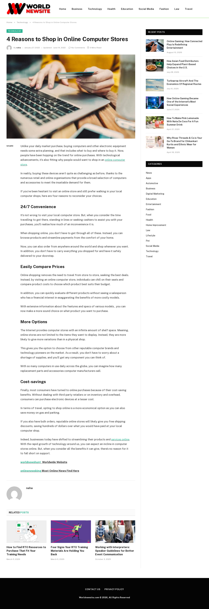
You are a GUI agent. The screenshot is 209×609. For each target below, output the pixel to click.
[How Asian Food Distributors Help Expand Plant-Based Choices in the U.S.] (155, 65)
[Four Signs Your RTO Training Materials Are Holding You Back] (71, 531)
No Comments (78, 48)
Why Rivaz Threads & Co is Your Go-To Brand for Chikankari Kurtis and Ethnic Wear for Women (184, 143)
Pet (148, 240)
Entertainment (153, 204)
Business (77, 9)
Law (176, 9)
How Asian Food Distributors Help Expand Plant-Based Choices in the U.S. (183, 64)
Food (148, 214)
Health (111, 9)
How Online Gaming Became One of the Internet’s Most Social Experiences (182, 101)
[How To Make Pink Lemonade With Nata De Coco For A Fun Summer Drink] (155, 122)
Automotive (152, 183)
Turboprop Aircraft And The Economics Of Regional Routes (184, 82)
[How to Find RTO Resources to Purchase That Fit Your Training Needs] (27, 531)
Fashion (164, 9)
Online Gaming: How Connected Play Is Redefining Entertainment (184, 44)
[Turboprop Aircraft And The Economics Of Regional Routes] (155, 85)
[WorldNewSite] (29, 9)
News (149, 173)
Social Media (146, 9)
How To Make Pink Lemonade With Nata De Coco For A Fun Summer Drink (183, 121)
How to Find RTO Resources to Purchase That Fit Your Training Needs (26, 551)
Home (62, 9)
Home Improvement (156, 225)
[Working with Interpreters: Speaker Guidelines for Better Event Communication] (115, 531)
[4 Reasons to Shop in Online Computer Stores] (71, 97)
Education (127, 9)
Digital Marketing (155, 193)
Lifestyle (150, 235)
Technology (95, 9)
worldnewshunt (30, 462)
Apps (148, 178)
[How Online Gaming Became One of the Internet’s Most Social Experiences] (155, 102)
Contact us (92, 589)
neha (18, 48)
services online (120, 439)
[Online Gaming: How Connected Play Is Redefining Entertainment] (155, 45)
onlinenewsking (30, 470)
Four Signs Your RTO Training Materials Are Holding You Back (69, 551)
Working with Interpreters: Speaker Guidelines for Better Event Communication (114, 551)
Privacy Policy (114, 589)
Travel (189, 9)
